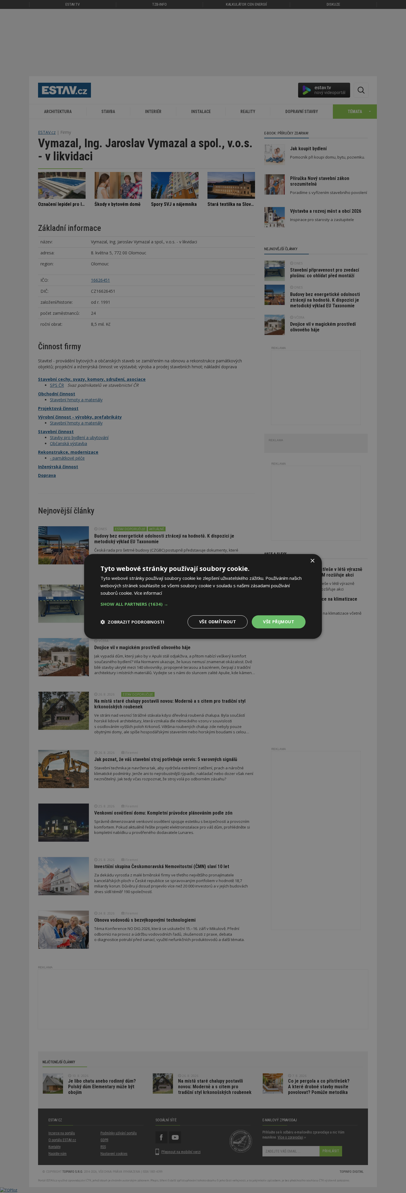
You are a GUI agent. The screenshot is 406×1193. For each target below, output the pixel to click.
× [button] (312, 561)
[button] (203, 604)
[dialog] (203, 596)
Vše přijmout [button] (278, 621)
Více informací (148, 593)
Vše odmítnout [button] (217, 621)
